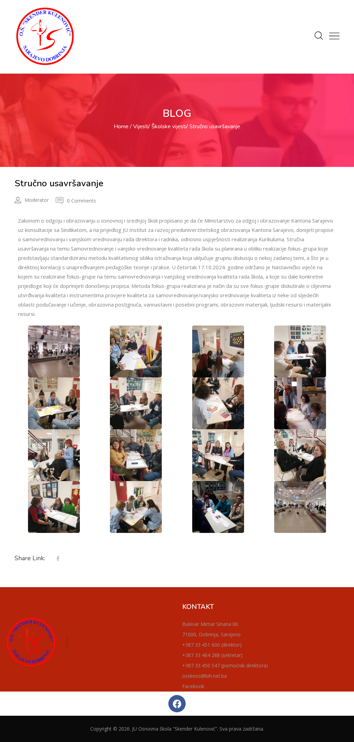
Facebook (193, 686)
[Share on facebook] (57, 558)
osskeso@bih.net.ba (204, 676)
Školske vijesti (168, 126)
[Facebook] (177, 703)
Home (121, 126)
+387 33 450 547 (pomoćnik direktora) (225, 665)
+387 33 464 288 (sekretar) (212, 655)
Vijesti (140, 126)
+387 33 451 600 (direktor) (212, 644)
